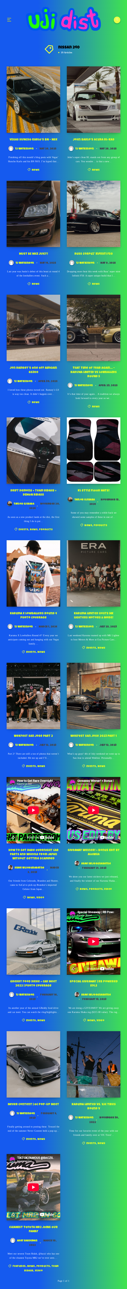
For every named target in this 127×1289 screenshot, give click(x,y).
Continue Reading (47, 123)
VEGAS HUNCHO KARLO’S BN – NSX (33, 139)
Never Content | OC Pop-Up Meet (33, 1104)
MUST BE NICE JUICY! (33, 254)
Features (19, 1266)
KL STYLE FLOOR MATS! (93, 490)
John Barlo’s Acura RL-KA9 (93, 139)
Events (23, 529)
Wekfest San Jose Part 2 (33, 736)
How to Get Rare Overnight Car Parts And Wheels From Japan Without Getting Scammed (33, 854)
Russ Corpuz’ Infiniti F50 (93, 254)
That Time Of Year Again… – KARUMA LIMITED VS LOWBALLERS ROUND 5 (93, 372)
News (36, 170)
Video (40, 898)
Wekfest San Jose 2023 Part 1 (93, 736)
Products (46, 529)
